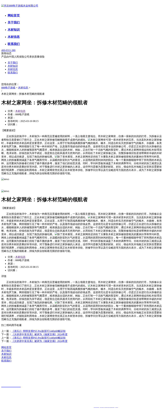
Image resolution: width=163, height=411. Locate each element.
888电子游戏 (8, 87)
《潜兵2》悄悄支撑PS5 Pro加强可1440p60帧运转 (38, 331)
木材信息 (14, 36)
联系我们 (14, 44)
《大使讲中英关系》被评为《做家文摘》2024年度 (39, 334)
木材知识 (14, 29)
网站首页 (14, 15)
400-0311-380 (8, 50)
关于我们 (14, 22)
